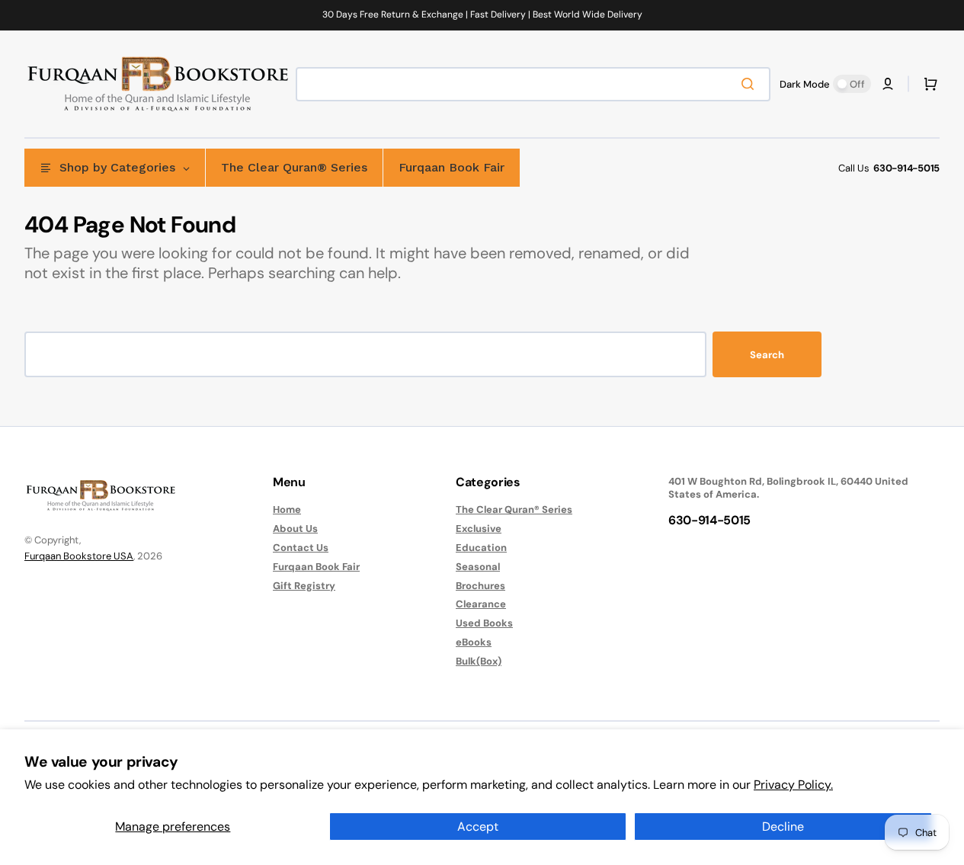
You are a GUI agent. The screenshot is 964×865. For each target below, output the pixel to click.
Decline (783, 827)
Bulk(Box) (478, 661)
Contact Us (300, 547)
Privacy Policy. (793, 785)
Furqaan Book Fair (316, 566)
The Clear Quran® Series (514, 510)
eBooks (474, 642)
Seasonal (478, 566)
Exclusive (478, 528)
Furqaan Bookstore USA (78, 555)
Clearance (481, 603)
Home (287, 510)
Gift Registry (304, 585)
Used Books (484, 623)
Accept (477, 827)
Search (767, 354)
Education (481, 547)
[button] (888, 84)
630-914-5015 (906, 168)
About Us (295, 528)
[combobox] (533, 84)
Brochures (480, 585)
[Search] (750, 84)
